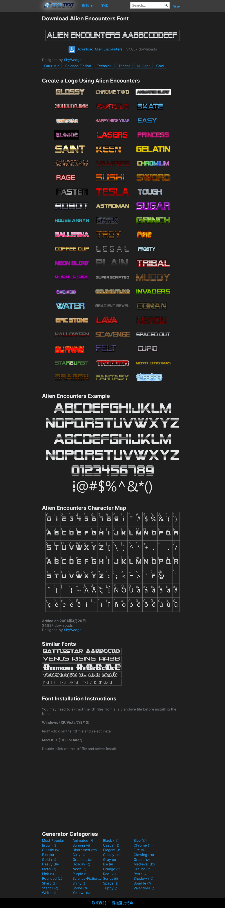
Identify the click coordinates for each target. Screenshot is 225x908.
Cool (160, 66)
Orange (112, 869)
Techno (124, 66)
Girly (79, 854)
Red (109, 874)
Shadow (143, 878)
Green (142, 859)
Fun (48, 854)
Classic (50, 850)
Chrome (143, 845)
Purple (81, 874)
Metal (49, 869)
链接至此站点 (122, 903)
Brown (50, 845)
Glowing (144, 854)
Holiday (81, 864)
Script (110, 878)
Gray (109, 859)
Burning (81, 845)
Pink (48, 874)
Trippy (111, 888)
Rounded (53, 878)
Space (110, 883)
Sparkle (142, 883)
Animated (83, 840)
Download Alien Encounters (98, 49)
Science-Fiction (78, 66)
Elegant (112, 850)
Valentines (145, 888)
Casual (111, 845)
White (49, 892)
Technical (104, 66)
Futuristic (51, 66)
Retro (140, 874)
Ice (108, 864)
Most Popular (53, 840)
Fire (139, 850)
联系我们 (99, 903)
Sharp (49, 883)
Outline (143, 869)
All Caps (143, 66)
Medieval (144, 864)
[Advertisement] (20, 81)
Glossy (112, 854)
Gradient (82, 859)
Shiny (80, 883)
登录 (176, 6)
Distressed (85, 850)
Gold (49, 859)
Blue (140, 840)
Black (110, 840)
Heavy (50, 864)
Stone (80, 888)
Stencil (50, 888)
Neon (79, 869)
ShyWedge (73, 59)
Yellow (81, 892)
